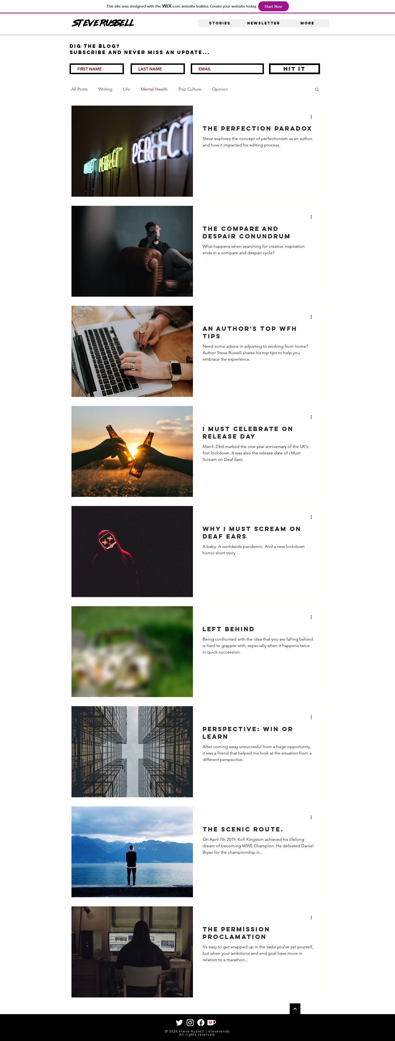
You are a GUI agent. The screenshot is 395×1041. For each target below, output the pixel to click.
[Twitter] (179, 1022)
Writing (105, 89)
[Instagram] (190, 1022)
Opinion (220, 89)
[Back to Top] (295, 1008)
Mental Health (154, 89)
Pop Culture (189, 89)
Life (126, 89)
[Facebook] (201, 1022)
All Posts (79, 89)
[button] (316, 90)
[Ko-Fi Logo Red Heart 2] (211, 1022)
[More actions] (313, 116)
